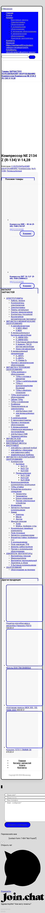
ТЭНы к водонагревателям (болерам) (24, 385)
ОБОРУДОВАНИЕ (14, 567)
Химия (14, 512)
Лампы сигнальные (20, 310)
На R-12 (24, 466)
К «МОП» (20, 358)
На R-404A (25, 480)
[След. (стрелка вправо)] (4, 911)
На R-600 (24, 471)
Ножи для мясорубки (25, 349)
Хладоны (20, 514)
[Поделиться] (4, 909)
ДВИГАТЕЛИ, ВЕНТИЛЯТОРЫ (19, 553)
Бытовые (20, 464)
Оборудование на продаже (23, 570)
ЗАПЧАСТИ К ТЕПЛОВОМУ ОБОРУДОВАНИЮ (18, 368)
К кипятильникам (19, 418)
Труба (18, 524)
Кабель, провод (18, 300)
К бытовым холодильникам (23, 565)
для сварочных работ (20, 452)
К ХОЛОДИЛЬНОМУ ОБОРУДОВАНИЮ (15, 167)
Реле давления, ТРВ (20, 544)
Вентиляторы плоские (21, 556)
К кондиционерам (19, 542)
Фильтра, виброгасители (22, 547)
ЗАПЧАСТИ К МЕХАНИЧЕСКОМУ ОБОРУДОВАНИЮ (20, 322)
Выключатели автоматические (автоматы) (23, 318)
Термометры (21, 496)
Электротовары (18, 307)
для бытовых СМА (19, 434)
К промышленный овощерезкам (19, 352)
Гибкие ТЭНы (17, 399)
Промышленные (14, 171)
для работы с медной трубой (24, 448)
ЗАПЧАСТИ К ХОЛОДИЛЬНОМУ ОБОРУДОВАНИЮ (20, 458)
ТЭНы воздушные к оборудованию (20, 396)
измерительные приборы (22, 455)
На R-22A (25, 478)
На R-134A (25, 475)
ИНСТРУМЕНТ (12, 445)
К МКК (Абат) (22, 328)
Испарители (16, 505)
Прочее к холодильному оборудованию (22, 550)
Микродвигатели (18, 558)
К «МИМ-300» (22, 337)
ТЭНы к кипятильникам (26, 381)
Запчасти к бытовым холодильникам (20, 508)
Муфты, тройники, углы (26, 526)
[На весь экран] (7, 909)
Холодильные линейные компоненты (22, 529)
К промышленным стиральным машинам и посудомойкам (22, 429)
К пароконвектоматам (21, 420)
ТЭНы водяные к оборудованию (18, 373)
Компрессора (24, 168)
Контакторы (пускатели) (22, 314)
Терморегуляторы (19, 436)
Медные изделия (19, 521)
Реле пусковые (18, 533)
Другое (19, 519)
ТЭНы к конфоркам (20, 402)
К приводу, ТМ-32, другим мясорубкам (25, 345)
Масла (18, 517)
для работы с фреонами (21, 450)
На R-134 (24, 468)
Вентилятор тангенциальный (24, 560)
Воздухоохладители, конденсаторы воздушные (23, 483)
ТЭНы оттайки (17, 487)
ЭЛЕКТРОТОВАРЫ (14, 298)
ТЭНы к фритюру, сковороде (24, 391)
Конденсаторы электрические (17, 304)
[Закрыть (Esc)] (2, 909)
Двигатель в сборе (19, 563)
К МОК (19, 330)
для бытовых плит (24, 411)
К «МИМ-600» (22, 340)
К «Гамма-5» (21, 360)
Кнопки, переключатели (22, 312)
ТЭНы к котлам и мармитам (23, 377)
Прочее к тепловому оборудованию (20, 423)
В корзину (27, 234)
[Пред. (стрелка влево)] (2, 911)
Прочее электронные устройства (25, 502)
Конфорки (15, 404)
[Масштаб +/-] (9, 909)
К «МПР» (20, 356)
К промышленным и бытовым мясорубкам (21, 334)
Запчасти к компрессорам (22, 535)
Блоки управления (24, 498)
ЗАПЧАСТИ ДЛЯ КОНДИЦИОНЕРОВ (15, 439)
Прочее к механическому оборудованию (22, 364)
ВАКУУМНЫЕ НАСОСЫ (16, 443)
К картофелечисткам (20, 326)
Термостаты (21, 494)
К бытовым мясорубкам (27, 342)
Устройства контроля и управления (21, 490)
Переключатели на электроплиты (19, 407)
